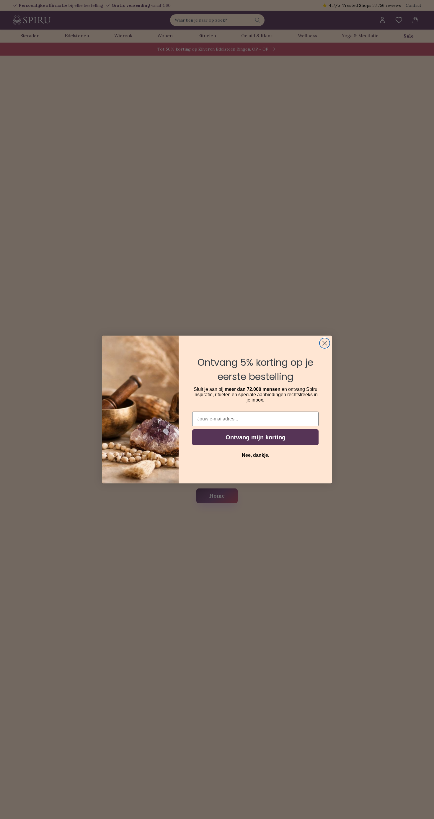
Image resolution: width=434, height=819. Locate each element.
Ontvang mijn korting (255, 437)
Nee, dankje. (255, 455)
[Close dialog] (324, 343)
